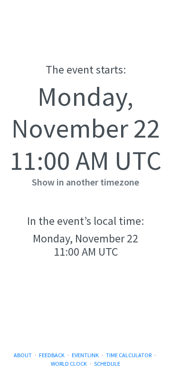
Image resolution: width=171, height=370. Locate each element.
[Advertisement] (86, 314)
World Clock (69, 363)
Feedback (52, 355)
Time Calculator (129, 355)
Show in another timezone (85, 182)
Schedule (107, 363)
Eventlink (85, 355)
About (23, 355)
